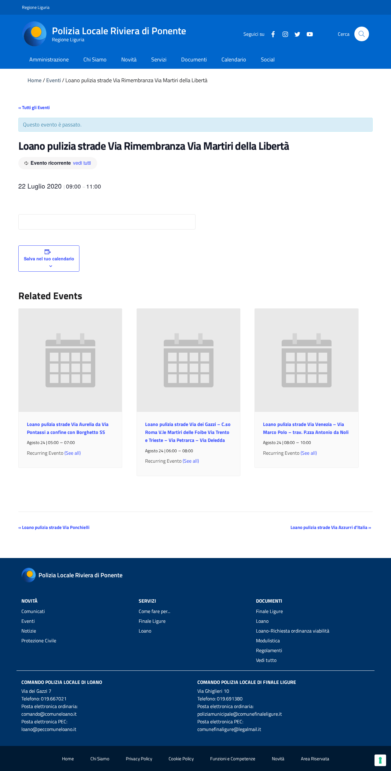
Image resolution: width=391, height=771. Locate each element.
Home (34, 80)
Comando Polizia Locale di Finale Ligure (246, 682)
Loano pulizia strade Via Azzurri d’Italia (331, 527)
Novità (278, 758)
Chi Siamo (99, 758)
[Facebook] (271, 33)
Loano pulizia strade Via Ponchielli (54, 527)
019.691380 (230, 698)
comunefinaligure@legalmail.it (229, 729)
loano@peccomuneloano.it (48, 729)
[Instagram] (283, 33)
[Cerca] (361, 34)
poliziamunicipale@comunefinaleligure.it (239, 714)
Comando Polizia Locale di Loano (61, 682)
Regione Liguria (35, 7)
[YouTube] (307, 33)
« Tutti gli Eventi (34, 107)
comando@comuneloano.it (49, 714)
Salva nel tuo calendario (49, 258)
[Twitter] (295, 33)
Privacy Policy (139, 758)
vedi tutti (82, 162)
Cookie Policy (181, 758)
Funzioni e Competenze (232, 758)
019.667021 (54, 698)
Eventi (53, 80)
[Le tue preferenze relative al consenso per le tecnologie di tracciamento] (380, 760)
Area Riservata (315, 758)
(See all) (72, 453)
